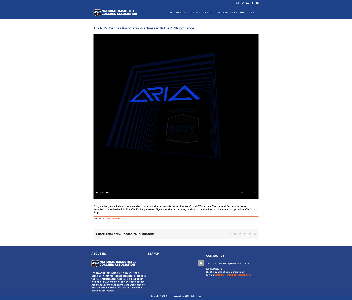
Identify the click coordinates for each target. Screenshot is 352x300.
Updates (116, 218)
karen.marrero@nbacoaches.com (232, 274)
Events (109, 218)
